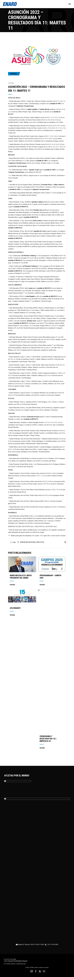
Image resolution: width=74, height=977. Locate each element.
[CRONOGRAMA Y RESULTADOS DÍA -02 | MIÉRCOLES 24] (52, 661)
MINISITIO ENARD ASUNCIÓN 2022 (20, 526)
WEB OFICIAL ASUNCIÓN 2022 (46, 526)
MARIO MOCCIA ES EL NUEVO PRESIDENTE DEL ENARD (21, 576)
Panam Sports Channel (58, 535)
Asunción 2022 (24, 542)
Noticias (14, 74)
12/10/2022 (11, 83)
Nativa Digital (13, 959)
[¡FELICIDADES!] (22, 597)
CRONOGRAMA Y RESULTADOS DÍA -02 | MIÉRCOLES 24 (48, 738)
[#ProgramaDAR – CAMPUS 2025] (52, 564)
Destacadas (32, 542)
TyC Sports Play (45, 535)
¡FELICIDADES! (15, 608)
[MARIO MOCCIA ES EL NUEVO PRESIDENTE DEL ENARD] (22, 564)
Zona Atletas (40, 542)
